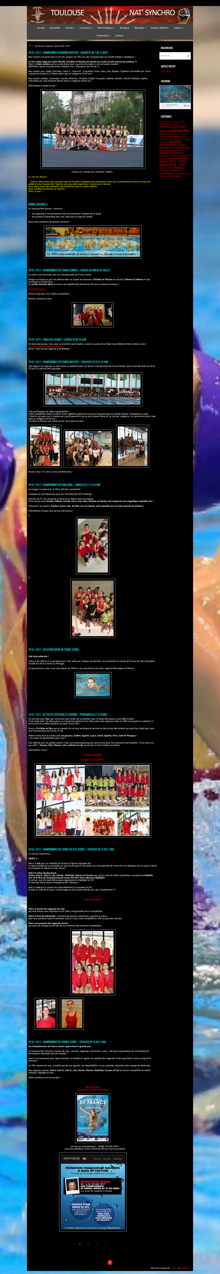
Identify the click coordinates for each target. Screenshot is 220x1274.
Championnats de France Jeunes (92, 1089)
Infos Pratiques (173, 137)
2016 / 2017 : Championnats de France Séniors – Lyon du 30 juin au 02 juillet (69, 270)
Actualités (180, 131)
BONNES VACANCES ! (38, 204)
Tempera (174, 1268)
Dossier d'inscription (174, 134)
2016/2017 (172, 122)
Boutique (163, 134)
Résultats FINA (179, 158)
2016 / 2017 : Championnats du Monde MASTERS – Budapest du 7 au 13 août (68, 52)
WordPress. (185, 1268)
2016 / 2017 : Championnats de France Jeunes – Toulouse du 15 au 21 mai (67, 1042)
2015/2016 (163, 122)
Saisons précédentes (169, 172)
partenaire (169, 139)
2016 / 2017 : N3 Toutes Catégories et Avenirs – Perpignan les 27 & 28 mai (67, 714)
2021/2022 (165, 126)
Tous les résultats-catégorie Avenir (45, 346)
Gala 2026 (166, 72)
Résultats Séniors (36, 289)
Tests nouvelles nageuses (170, 176)
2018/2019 (164, 124)
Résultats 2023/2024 (171, 153)
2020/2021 (174, 124)
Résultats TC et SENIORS (93, 760)
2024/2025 (165, 131)
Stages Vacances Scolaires (182, 174)
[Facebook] (110, 1262)
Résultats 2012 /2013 (172, 145)
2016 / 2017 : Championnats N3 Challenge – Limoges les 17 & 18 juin (64, 485)
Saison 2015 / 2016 (172, 161)
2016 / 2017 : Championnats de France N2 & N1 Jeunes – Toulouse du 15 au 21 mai (71, 849)
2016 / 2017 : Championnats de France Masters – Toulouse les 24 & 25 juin (68, 362)
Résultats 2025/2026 (169, 156)
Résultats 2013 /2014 (170, 148)
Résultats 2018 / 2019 (177, 151)
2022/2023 (179, 126)
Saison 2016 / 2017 (172, 165)
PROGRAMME (92, 1087)
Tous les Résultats (92, 899)
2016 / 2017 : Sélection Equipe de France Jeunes (53, 649)
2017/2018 (180, 122)
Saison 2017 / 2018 (168, 168)
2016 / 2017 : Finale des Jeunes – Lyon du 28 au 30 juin (57, 339)
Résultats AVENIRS (93, 755)
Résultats (175, 142)
